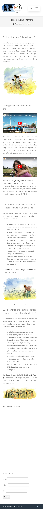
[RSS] (38, 506)
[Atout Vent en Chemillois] (12, 15)
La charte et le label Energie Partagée (18, 270)
